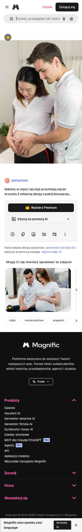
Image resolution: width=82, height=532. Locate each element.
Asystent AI (12, 413)
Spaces (9, 408)
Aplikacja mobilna (16, 456)
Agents (12, 445)
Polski (41, 381)
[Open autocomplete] (10, 18)
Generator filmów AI (18, 424)
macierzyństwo (34, 320)
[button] (41, 381)
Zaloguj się (67, 7)
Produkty (11, 400)
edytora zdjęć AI (51, 252)
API (6, 451)
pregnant (58, 320)
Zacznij (10, 473)
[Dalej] (76, 290)
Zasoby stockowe (16, 435)
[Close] (76, 525)
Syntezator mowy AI (18, 429)
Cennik (47, 7)
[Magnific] (41, 346)
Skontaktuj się (16, 498)
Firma (9, 485)
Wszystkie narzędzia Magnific (25, 461)
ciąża (12, 320)
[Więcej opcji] (65, 234)
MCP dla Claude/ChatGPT (26, 440)
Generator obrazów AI (19, 419)
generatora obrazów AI (60, 248)
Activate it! (61, 525)
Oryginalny (30, 38)
